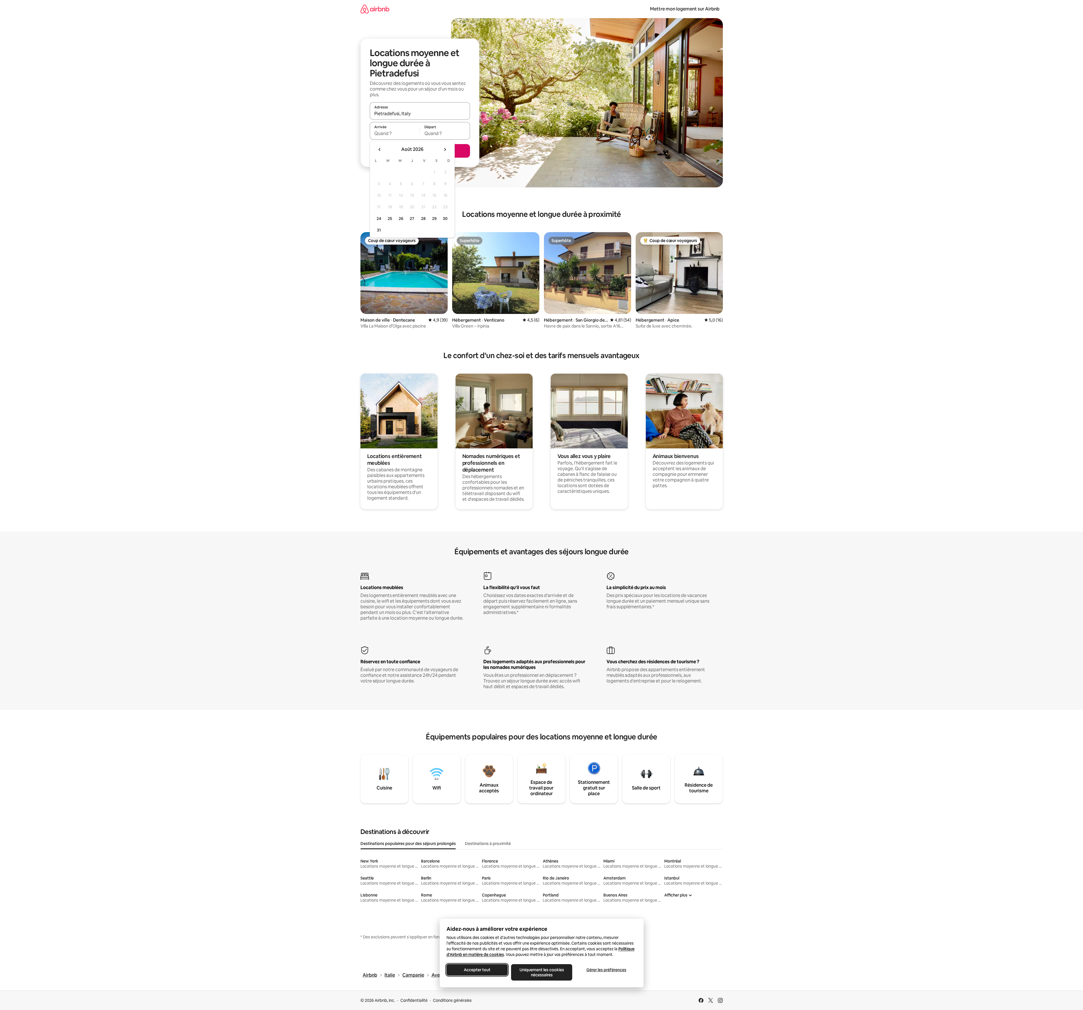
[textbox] (394, 133)
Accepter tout (477, 969)
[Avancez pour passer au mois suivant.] (445, 149)
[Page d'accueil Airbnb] (374, 9)
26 (401, 218)
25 (390, 218)
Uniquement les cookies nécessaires (541, 972)
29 (434, 218)
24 (379, 218)
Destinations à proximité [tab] (488, 843)
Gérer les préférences (606, 969)
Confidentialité (414, 1000)
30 (445, 218)
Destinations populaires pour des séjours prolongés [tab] (408, 843)
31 (379, 230)
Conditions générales (452, 1000)
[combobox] (419, 113)
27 (412, 218)
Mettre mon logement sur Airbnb (684, 9)
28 (423, 218)
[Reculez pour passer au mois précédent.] (379, 149)
